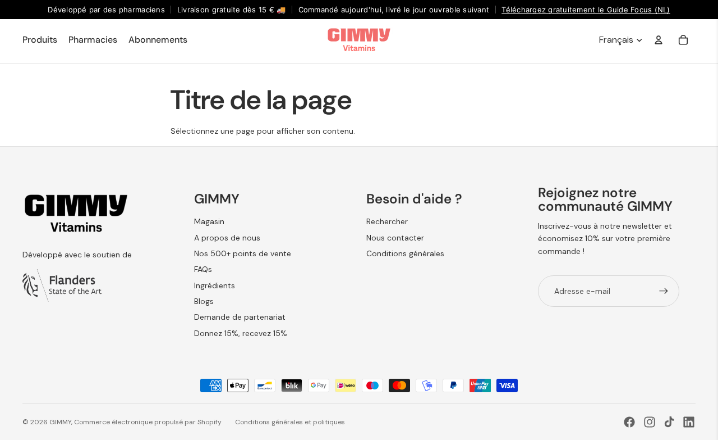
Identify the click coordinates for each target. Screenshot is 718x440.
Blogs (204, 301)
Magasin (209, 221)
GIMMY (60, 422)
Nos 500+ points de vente (242, 253)
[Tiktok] (669, 422)
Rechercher (387, 221)
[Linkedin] (689, 422)
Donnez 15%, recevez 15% (240, 333)
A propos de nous (227, 238)
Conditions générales (405, 253)
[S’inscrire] (663, 291)
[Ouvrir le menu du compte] (658, 40)
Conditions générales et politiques (290, 422)
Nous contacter (395, 238)
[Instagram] (649, 422)
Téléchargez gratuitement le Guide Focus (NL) (585, 9)
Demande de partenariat (240, 317)
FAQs (203, 269)
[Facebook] (629, 422)
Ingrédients (214, 285)
